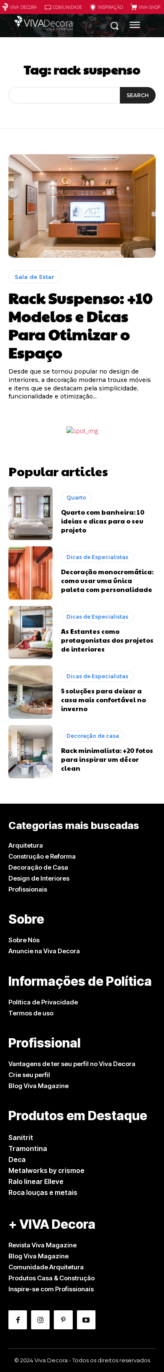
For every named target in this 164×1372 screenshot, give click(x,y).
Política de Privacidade (43, 1002)
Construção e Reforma (42, 856)
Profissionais (27, 889)
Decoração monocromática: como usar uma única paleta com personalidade (107, 580)
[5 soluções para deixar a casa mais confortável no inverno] (30, 692)
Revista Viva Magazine (42, 1245)
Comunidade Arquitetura (46, 1267)
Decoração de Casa (38, 867)
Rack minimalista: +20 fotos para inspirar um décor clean (107, 759)
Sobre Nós (24, 940)
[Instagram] (40, 1319)
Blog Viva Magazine (38, 1086)
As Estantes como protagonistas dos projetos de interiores (107, 640)
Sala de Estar (34, 276)
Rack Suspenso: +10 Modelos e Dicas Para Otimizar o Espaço (80, 325)
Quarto (76, 497)
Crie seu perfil (29, 1075)
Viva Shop (149, 7)
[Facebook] (17, 1319)
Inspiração (110, 7)
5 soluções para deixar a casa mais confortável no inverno (103, 699)
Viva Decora (23, 7)
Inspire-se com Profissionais (51, 1289)
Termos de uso (30, 1013)
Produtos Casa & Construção (51, 1278)
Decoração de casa (92, 736)
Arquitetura (25, 845)
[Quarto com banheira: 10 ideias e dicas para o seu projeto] (30, 513)
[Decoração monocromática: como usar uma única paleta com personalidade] (30, 573)
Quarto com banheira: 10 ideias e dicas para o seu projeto (103, 520)
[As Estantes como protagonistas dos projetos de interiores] (30, 632)
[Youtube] (86, 1319)
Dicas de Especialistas (97, 557)
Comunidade (67, 7)
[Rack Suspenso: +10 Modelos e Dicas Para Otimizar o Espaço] (82, 206)
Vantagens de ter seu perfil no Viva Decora (71, 1064)
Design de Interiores (38, 878)
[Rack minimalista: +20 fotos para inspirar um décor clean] (30, 751)
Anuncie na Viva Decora (44, 951)
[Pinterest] (63, 1319)
